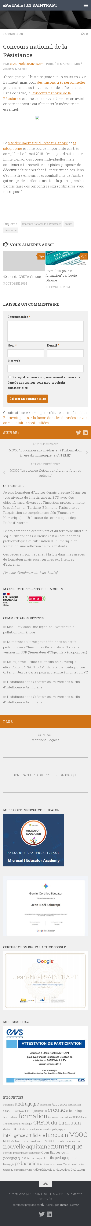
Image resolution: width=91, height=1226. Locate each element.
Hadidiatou (15, 682)
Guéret (7, 1129)
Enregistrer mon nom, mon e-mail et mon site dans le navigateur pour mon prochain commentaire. (43, 382)
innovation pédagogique (52, 1129)
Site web (13, 361)
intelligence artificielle (24, 1135)
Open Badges (51, 1152)
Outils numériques (33, 1158)
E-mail (53, 345)
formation (33, 1116)
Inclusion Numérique (28, 1129)
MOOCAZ (8, 1141)
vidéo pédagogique (44, 1169)
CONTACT (45, 735)
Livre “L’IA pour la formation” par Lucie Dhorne (61, 275)
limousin (57, 1134)
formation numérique (60, 1117)
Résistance (11, 230)
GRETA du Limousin (57, 1122)
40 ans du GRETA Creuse (22, 276)
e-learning (74, 1111)
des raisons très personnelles (61, 82)
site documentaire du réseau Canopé (38, 143)
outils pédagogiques (61, 1157)
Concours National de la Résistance (41, 224)
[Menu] (85, 5)
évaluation (78, 1169)
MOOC (78, 1134)
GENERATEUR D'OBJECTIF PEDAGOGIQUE (45, 775)
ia (14, 1129)
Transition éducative (73, 1164)
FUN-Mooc (80, 1117)
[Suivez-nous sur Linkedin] (85, 432)
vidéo (29, 1169)
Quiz (39, 1164)
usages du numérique (14, 1169)
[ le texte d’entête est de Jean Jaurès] (30, 572)
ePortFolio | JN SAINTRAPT (30, 5)
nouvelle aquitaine (26, 1146)
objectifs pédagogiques (15, 1152)
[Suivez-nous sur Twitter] (78, 432)
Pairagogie (8, 1164)
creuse (68, 224)
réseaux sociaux (52, 1164)
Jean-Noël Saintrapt (27, 64)
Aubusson (59, 1104)
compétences (37, 1111)
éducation (63, 1169)
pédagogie (25, 1163)
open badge (34, 1152)
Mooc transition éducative (29, 1141)
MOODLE (51, 1141)
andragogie (27, 1104)
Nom (12, 345)
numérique (66, 1146)
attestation (45, 1104)
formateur (10, 1117)
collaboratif (20, 1111)
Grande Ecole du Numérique (17, 1123)
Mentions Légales (45, 740)
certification (74, 1104)
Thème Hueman (69, 1205)
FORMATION (13, 34)
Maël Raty (14, 627)
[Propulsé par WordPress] (42, 1204)
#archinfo (8, 1104)
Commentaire (18, 317)
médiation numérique (69, 1141)
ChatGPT (8, 1110)
